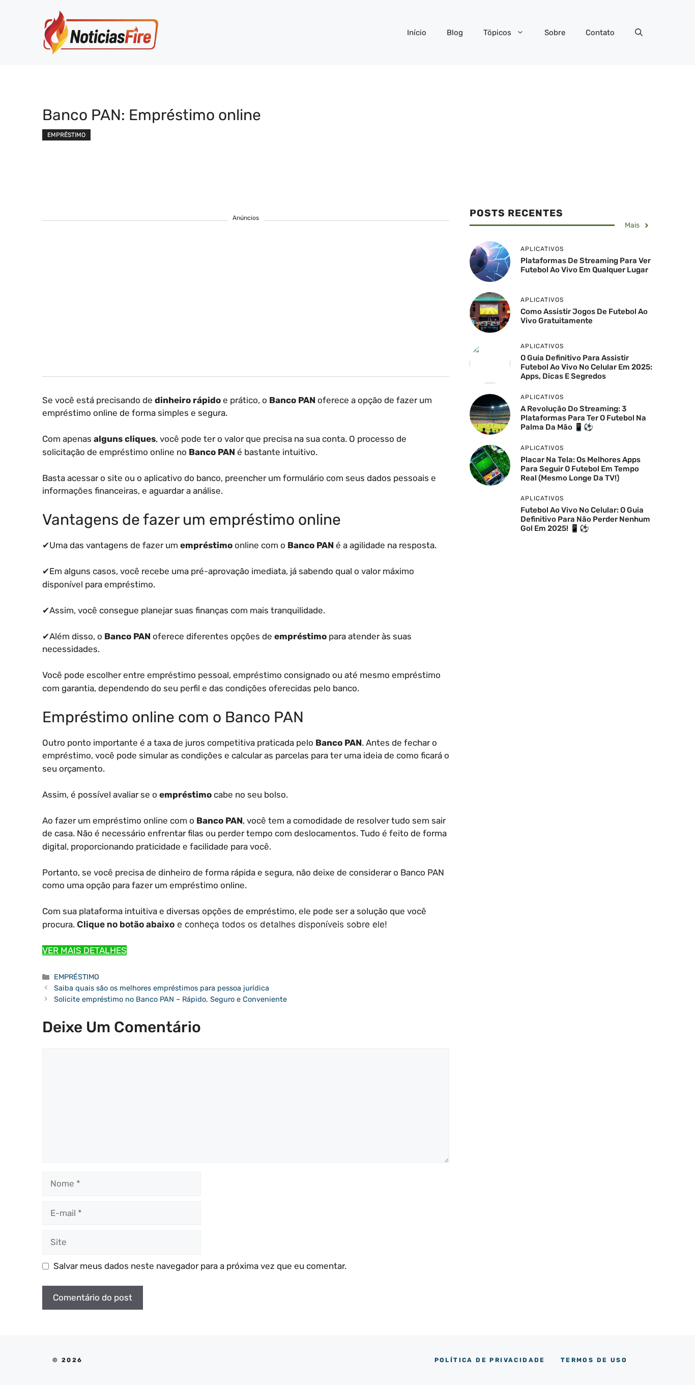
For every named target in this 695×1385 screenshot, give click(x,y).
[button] (639, 32)
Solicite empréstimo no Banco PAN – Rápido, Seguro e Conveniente (170, 999)
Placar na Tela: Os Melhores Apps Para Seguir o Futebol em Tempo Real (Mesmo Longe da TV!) (580, 469)
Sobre (554, 32)
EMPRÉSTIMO (66, 134)
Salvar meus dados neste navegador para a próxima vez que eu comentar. (199, 1266)
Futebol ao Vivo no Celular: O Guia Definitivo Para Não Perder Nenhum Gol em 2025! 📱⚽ (585, 519)
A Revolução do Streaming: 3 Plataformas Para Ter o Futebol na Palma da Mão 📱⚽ (583, 418)
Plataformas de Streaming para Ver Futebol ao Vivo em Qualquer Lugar (585, 265)
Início (416, 32)
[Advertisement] (245, 305)
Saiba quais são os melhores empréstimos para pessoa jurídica (161, 988)
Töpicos (497, 32)
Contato (600, 32)
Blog (455, 32)
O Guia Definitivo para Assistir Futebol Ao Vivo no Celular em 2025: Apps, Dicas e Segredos (586, 367)
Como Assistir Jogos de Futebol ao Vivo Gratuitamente (584, 316)
